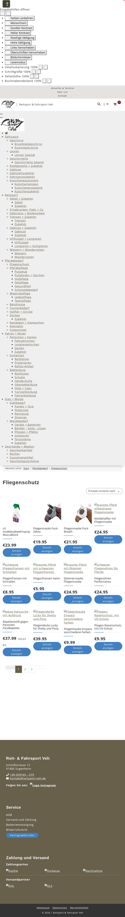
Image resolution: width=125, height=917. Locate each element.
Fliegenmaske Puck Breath (76, 530)
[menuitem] (6, 133)
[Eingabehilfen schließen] (8, 13)
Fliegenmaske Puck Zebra (45, 530)
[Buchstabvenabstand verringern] (44, 81)
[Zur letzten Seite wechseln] (42, 667)
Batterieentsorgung (20, 824)
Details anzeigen (16, 552)
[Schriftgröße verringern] (34, 71)
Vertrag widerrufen (22, 835)
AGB (9, 815)
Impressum (43, 907)
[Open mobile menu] (1, 113)
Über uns (62, 92)
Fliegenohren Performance (102, 580)
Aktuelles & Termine (62, 88)
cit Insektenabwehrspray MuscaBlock (16, 532)
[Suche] (99, 104)
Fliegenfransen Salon (46, 578)
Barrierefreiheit (79, 907)
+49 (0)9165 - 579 (22, 775)
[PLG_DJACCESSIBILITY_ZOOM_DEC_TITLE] (41, 67)
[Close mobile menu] (1, 117)
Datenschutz (60, 907)
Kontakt (62, 95)
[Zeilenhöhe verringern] (32, 76)
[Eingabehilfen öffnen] (6, 4)
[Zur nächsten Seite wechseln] (37, 667)
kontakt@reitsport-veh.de (28, 778)
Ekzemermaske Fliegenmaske (73, 580)
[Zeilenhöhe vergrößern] (37, 76)
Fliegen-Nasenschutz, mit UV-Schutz (107, 626)
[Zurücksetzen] (2, 13)
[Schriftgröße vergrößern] (39, 71)
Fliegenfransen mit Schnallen (15, 580)
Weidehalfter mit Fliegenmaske (105, 520)
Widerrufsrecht (16, 829)
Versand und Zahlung (21, 819)
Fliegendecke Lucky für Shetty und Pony (46, 626)
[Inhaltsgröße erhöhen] (46, 67)
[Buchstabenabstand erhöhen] (49, 81)
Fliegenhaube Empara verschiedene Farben (78, 630)
